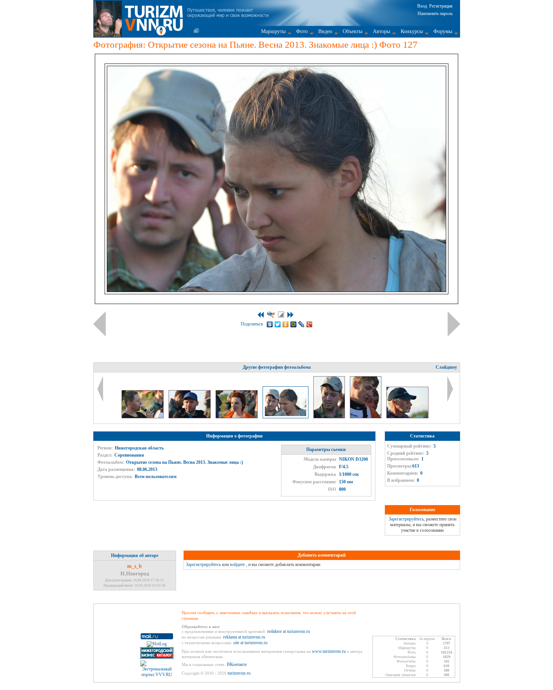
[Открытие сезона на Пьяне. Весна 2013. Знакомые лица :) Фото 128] (329, 416)
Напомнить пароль (435, 13)
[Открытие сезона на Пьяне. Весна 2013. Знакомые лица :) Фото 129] (366, 416)
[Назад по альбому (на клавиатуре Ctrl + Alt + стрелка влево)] (99, 324)
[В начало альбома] (261, 315)
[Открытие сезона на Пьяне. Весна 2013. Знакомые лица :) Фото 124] (143, 416)
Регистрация (441, 6)
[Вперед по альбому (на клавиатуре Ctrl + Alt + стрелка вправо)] (454, 324)
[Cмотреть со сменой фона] (281, 315)
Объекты (352, 31)
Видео (325, 31)
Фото (302, 31)
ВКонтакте (237, 664)
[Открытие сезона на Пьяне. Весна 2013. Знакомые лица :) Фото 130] (407, 416)
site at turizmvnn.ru (250, 642)
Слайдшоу (446, 367)
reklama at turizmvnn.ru (244, 637)
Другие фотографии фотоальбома (277, 367)
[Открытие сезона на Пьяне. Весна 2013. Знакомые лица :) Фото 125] (190, 416)
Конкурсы (412, 31)
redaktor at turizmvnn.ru (288, 631)
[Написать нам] (196, 30)
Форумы (442, 31)
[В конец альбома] (290, 315)
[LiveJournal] (301, 324)
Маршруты (273, 31)
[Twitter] (278, 324)
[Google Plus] (309, 324)
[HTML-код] (271, 315)
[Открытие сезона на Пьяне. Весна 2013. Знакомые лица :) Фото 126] (237, 416)
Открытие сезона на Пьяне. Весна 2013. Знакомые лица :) (184, 462)
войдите (237, 564)
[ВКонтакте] (270, 324)
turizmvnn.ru (239, 673)
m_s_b (134, 566)
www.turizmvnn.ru (329, 651)
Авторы (381, 31)
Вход (422, 6)
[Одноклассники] (286, 324)
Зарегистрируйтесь (406, 519)
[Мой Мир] (294, 324)
